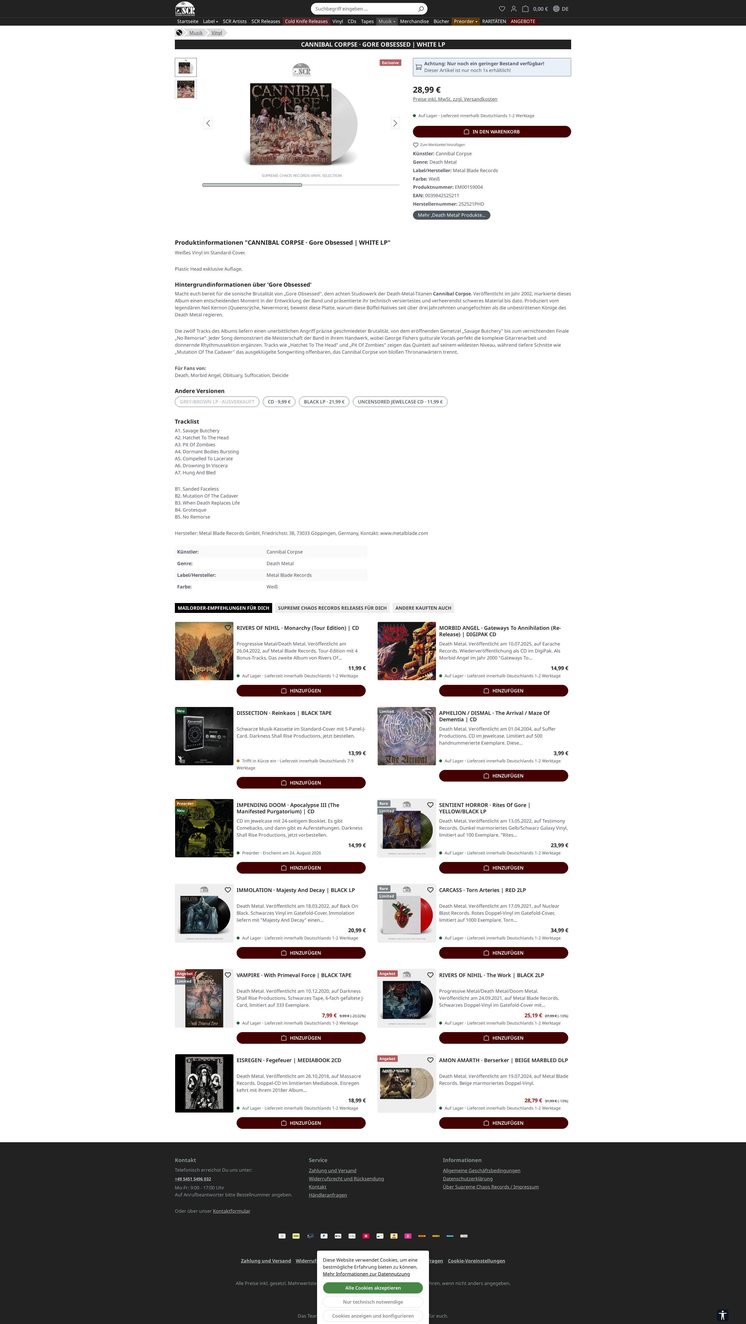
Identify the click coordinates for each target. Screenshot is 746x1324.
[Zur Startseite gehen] (185, 8)
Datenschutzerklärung (468, 1178)
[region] (288, 123)
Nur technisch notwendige (373, 1302)
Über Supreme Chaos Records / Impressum (491, 1187)
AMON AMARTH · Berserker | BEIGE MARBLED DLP (503, 1060)
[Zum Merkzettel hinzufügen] (227, 628)
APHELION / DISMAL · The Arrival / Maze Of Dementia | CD (494, 716)
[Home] (179, 32)
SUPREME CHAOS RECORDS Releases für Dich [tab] (332, 608)
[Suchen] (420, 9)
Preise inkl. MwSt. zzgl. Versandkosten (455, 99)
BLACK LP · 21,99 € (324, 402)
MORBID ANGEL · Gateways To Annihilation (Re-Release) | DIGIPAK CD (500, 631)
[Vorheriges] (208, 123)
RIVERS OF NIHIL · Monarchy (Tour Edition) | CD (298, 628)
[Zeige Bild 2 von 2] (351, 185)
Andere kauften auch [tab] (423, 608)
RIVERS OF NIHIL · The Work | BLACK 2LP (491, 975)
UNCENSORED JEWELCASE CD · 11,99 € (400, 402)
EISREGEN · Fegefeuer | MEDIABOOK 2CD (289, 1060)
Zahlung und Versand (332, 1170)
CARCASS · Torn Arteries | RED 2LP (482, 890)
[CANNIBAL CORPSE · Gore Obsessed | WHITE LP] (301, 120)
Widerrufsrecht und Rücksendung (346, 1178)
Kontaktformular (231, 1211)
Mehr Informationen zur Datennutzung (366, 1274)
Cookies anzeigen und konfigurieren (373, 1316)
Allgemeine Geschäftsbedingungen (481, 1170)
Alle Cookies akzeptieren (373, 1288)
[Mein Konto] (514, 8)
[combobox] (362, 9)
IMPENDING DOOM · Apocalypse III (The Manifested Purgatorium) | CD (288, 808)
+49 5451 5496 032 (193, 1179)
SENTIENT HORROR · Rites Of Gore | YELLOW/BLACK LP (485, 808)
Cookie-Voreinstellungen (476, 1261)
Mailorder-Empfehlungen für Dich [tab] (223, 608)
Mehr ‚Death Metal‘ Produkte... (451, 215)
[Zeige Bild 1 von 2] (252, 185)
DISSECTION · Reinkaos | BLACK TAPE (284, 713)
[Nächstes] (395, 123)
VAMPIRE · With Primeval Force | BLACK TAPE (294, 975)
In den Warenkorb (495, 131)
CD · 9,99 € (279, 402)
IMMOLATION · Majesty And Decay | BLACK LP (296, 890)
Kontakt (317, 1187)
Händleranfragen (328, 1195)
